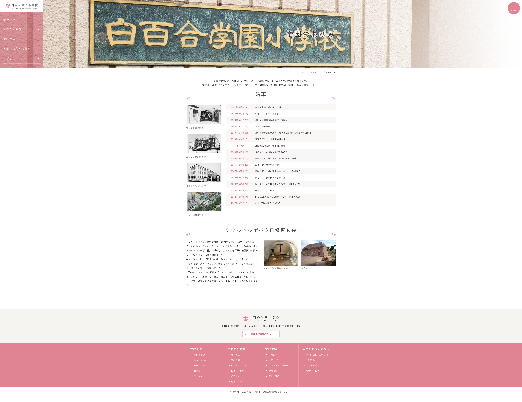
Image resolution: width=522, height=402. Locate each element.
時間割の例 (236, 381)
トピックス (11, 58)
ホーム (302, 72)
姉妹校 (197, 371)
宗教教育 (235, 360)
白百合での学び (239, 371)
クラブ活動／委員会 (278, 365)
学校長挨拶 (199, 355)
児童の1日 (274, 360)
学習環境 (273, 371)
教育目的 (235, 355)
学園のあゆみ (200, 360)
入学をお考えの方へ (17, 48)
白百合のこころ (239, 365)
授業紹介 (235, 376)
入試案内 (310, 360)
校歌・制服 (199, 365)
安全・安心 (274, 376)
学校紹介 (9, 19)
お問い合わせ (312, 371)
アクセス (198, 376)
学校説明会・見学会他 (317, 355)
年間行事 (273, 355)
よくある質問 (312, 365)
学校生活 (9, 39)
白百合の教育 (12, 29)
